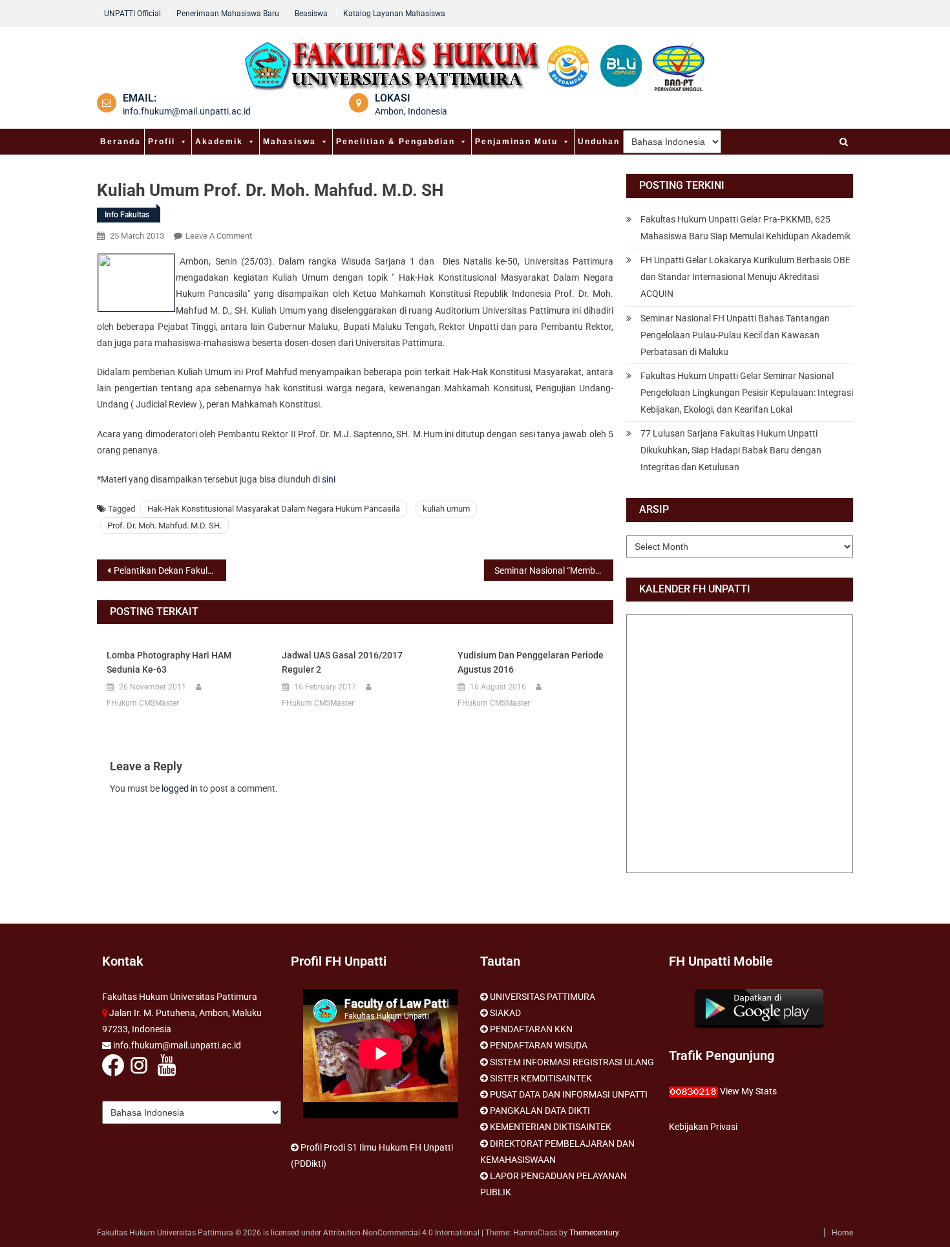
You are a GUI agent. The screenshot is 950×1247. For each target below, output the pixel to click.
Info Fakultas (127, 214)
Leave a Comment (218, 236)
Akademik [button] (219, 141)
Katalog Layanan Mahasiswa (394, 13)
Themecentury (593, 1232)
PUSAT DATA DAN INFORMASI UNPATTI (569, 1094)
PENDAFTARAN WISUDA (538, 1045)
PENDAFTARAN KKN (531, 1029)
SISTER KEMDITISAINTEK (541, 1078)
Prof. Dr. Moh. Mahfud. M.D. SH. (164, 525)
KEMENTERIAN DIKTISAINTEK (550, 1127)
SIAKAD (505, 1013)
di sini (324, 479)
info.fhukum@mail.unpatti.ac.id (187, 111)
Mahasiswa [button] (289, 141)
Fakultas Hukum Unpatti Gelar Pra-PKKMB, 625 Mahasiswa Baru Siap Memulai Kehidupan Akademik (745, 227)
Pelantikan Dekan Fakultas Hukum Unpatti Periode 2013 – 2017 (170, 570)
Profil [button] (161, 141)
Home (842, 1232)
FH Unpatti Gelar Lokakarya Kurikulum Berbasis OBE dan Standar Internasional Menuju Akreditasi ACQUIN (745, 277)
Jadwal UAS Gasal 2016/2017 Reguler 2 (342, 662)
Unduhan (599, 141)
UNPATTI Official (132, 13)
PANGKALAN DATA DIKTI (540, 1110)
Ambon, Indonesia (411, 111)
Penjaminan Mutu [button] (516, 141)
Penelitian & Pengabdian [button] (395, 141)
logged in (180, 788)
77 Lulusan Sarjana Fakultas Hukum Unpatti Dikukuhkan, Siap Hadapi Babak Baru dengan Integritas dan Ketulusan (730, 450)
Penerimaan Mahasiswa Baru (227, 13)
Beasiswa (311, 13)
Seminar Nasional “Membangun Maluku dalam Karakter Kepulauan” (553, 570)
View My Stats (748, 1091)
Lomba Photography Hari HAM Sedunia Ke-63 (169, 662)
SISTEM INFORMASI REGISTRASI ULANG (572, 1062)
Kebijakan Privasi (703, 1127)
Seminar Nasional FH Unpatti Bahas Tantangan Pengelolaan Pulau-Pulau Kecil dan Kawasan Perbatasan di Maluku (735, 335)
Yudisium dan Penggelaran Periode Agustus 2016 (531, 662)
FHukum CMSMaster (143, 703)
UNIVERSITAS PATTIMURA (542, 997)
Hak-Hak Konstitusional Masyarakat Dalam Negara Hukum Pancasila (273, 509)
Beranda (120, 141)
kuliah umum (446, 509)
